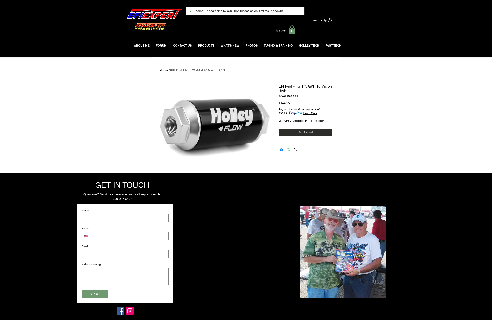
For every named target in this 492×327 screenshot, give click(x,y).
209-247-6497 (122, 198)
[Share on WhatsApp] (288, 150)
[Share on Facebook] (281, 150)
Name (86, 210)
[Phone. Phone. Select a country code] (87, 235)
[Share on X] (295, 150)
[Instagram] (130, 311)
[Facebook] (120, 311)
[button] (292, 29)
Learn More (310, 113)
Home (164, 70)
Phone (86, 228)
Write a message (92, 264)
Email (86, 246)
